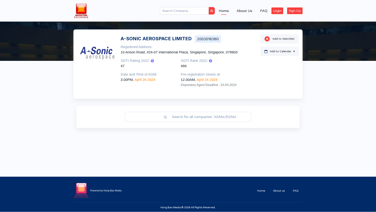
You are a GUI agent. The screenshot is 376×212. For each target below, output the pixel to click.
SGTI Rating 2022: (136, 61)
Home (224, 11)
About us (279, 190)
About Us (244, 11)
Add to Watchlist (283, 38)
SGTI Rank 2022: (195, 61)
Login (277, 11)
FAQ (264, 11)
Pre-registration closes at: (201, 74)
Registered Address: (136, 47)
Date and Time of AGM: (139, 74)
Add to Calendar (280, 51)
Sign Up (295, 11)
